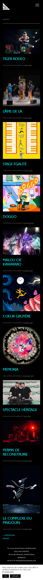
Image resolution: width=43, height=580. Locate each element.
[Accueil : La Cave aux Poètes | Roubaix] (6, 7)
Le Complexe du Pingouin (17, 520)
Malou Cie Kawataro (12, 262)
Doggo (9, 216)
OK (6, 576)
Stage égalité (15, 164)
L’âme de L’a (12, 111)
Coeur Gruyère (17, 316)
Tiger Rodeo (14, 59)
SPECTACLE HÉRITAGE (20, 410)
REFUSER (15, 576)
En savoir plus (7, 572)
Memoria (10, 369)
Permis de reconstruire (15, 452)
